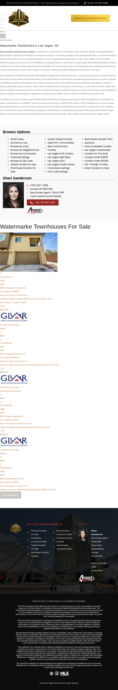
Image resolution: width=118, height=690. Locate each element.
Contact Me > (97, 570)
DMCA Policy (54, 601)
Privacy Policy (40, 601)
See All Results (10, 494)
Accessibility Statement (74, 601)
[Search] (3, 36)
